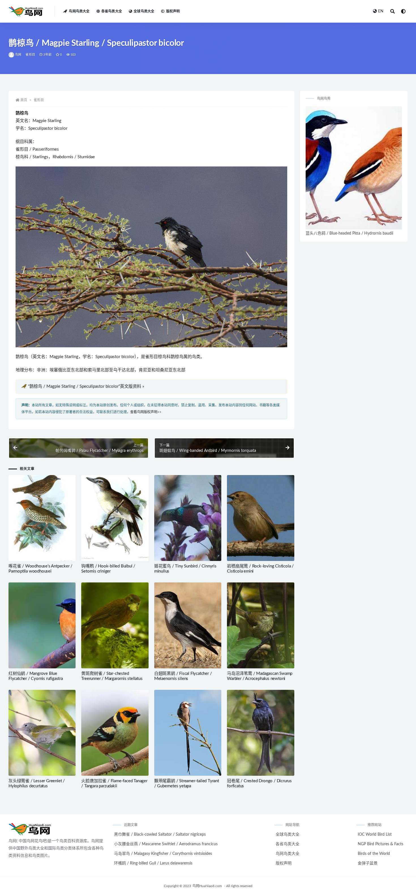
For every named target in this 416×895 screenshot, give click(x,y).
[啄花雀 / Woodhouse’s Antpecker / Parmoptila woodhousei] (42, 518)
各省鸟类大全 (111, 11)
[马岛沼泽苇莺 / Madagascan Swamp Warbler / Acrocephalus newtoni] (260, 625)
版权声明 (173, 11)
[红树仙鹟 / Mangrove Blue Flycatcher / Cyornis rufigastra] (42, 625)
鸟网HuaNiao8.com (207, 886)
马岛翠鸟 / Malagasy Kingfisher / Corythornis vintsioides (163, 854)
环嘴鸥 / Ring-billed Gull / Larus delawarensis (153, 863)
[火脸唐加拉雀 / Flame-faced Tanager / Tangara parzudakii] (114, 733)
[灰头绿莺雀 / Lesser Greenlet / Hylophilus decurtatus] (42, 733)
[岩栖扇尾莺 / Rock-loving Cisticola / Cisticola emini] (260, 518)
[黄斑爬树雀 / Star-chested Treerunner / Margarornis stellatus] (114, 625)
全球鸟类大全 (144, 11)
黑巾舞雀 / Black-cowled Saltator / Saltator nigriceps (160, 835)
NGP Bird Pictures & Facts (380, 844)
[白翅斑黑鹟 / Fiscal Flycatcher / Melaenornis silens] (187, 625)
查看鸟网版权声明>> (145, 412)
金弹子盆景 (368, 863)
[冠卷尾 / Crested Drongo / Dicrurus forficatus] (260, 733)
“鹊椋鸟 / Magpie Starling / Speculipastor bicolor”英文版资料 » (86, 386)
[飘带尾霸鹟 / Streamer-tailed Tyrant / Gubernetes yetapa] (187, 733)
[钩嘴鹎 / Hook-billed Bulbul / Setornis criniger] (114, 518)
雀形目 (30, 54)
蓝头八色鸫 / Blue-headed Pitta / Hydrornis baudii (349, 233)
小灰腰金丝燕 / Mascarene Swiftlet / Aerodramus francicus (166, 844)
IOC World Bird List (375, 835)
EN (380, 11)
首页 (23, 100)
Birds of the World (374, 854)
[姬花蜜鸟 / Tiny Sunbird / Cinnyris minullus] (187, 518)
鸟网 (18, 54)
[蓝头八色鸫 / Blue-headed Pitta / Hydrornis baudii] (354, 167)
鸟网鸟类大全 (79, 11)
